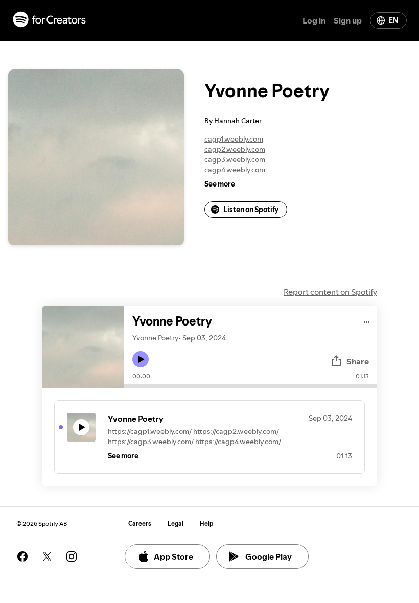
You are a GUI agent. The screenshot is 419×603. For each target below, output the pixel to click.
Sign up (348, 20)
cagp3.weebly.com (234, 159)
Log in (313, 20)
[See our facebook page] (22, 556)
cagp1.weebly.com (233, 139)
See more (219, 184)
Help (207, 523)
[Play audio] (366, 320)
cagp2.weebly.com (234, 149)
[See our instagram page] (71, 556)
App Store (173, 556)
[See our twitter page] (47, 556)
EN (393, 20)
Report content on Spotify (330, 291)
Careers (139, 523)
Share (357, 361)
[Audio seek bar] (250, 386)
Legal (175, 523)
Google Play (268, 556)
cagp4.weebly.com (234, 170)
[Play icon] (140, 359)
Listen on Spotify (250, 209)
